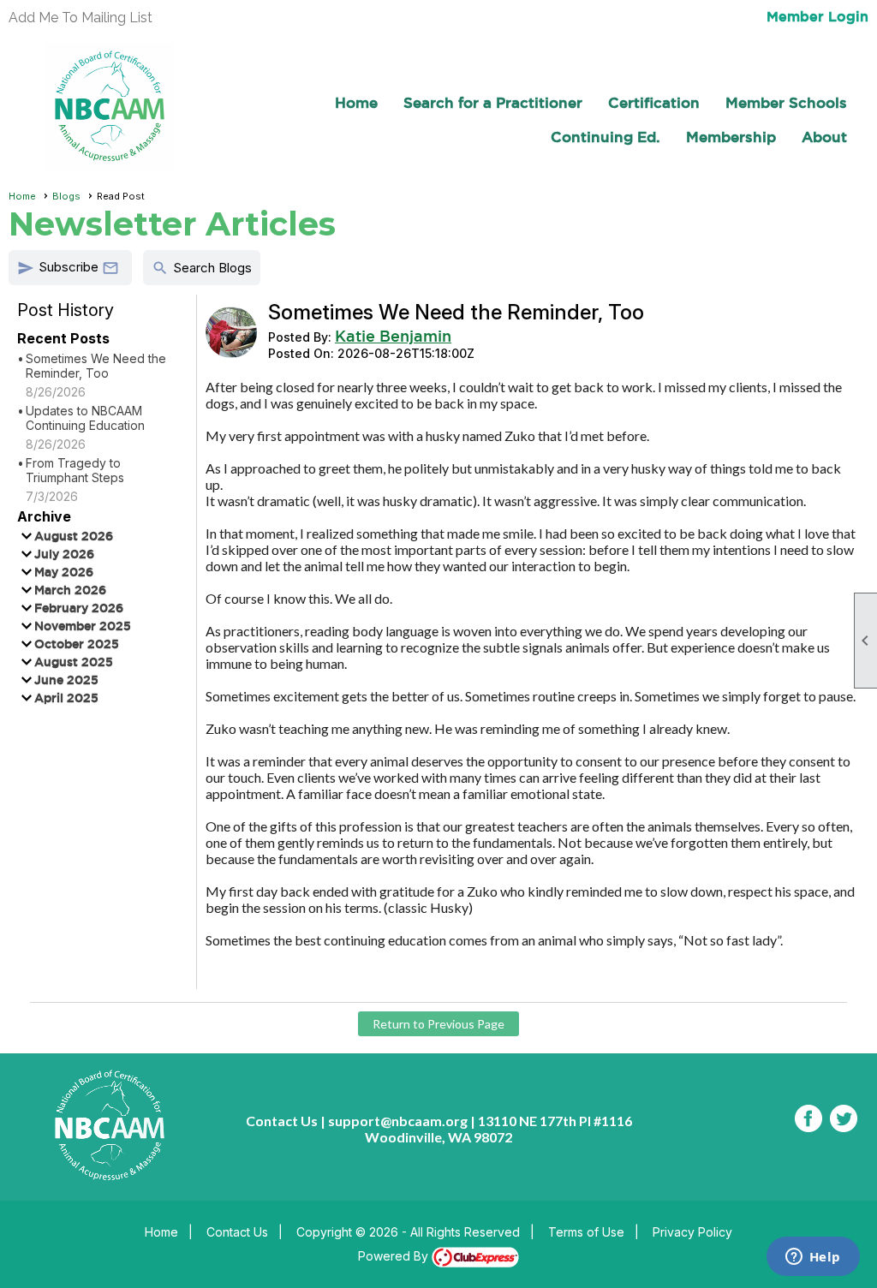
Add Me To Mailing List (80, 17)
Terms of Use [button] (586, 1232)
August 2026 (73, 536)
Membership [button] (731, 136)
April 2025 (66, 698)
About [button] (824, 136)
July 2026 (64, 554)
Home (356, 102)
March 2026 (70, 590)
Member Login (817, 16)
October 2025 (76, 644)
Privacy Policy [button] (692, 1232)
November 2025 (82, 626)
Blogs (66, 196)
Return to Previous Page (438, 1024)
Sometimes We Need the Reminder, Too (96, 365)
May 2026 (63, 572)
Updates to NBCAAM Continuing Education (85, 417)
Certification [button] (654, 102)
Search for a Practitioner (492, 102)
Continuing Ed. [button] (605, 136)
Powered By (395, 1256)
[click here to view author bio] (231, 352)
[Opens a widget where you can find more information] (813, 1258)
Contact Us (237, 1232)
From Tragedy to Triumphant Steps (75, 470)
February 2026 (78, 608)
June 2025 (66, 680)
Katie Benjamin (393, 335)
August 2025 (73, 662)
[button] (70, 267)
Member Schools (786, 102)
